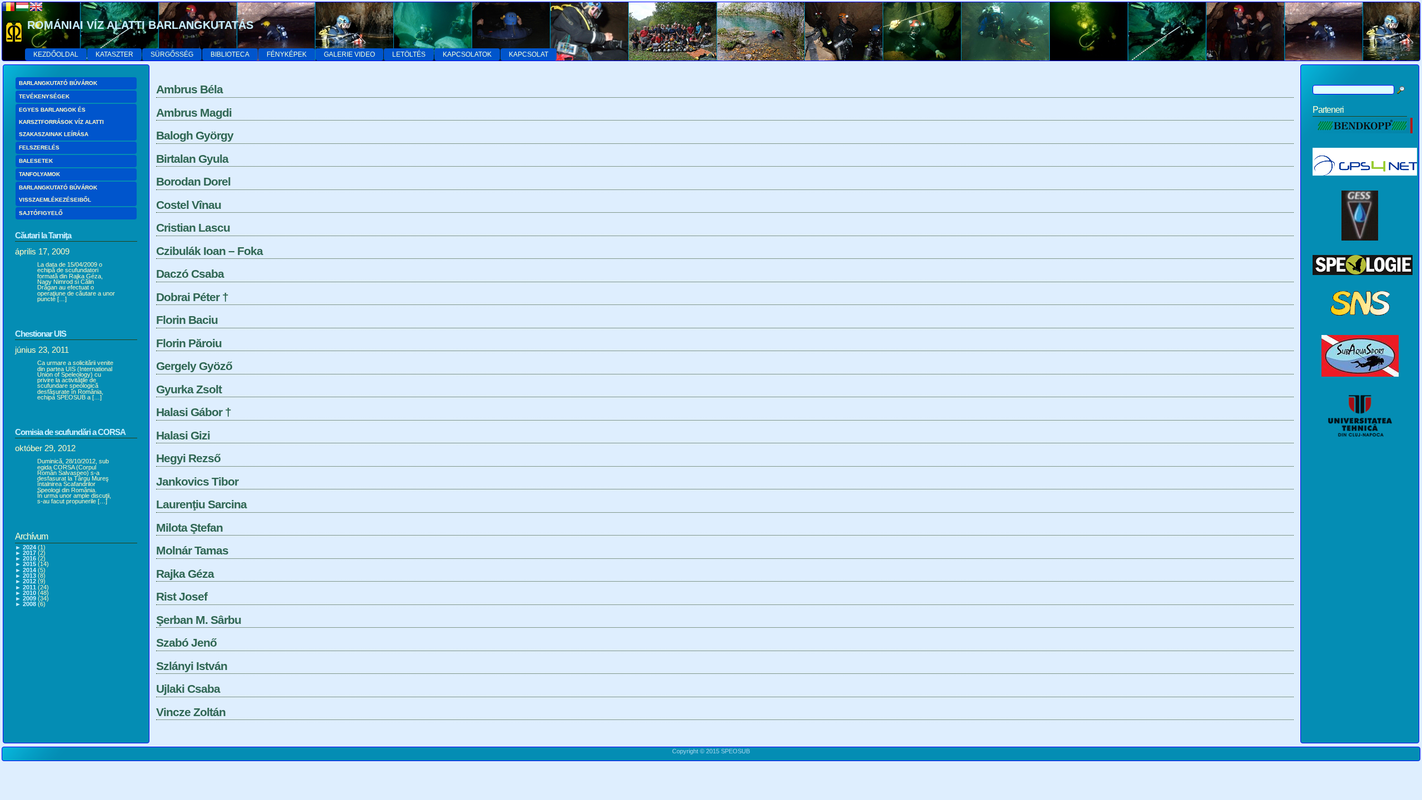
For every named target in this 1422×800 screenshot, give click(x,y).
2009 (29, 598)
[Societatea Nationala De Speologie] (1360, 326)
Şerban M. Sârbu (198, 619)
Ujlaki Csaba (188, 688)
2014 (29, 570)
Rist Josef (181, 596)
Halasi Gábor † (193, 412)
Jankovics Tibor (197, 481)
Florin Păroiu (189, 343)
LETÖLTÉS (408, 54)
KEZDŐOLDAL (55, 54)
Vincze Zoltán (191, 712)
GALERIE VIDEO (349, 54)
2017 (29, 552)
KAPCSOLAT (528, 54)
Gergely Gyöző (194, 365)
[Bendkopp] (1363, 139)
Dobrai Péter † (192, 297)
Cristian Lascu (193, 227)
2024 (29, 547)
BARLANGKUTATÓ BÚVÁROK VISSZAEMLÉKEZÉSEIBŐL (58, 193)
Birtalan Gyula (192, 158)
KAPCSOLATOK (467, 54)
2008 (29, 604)
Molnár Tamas (192, 550)
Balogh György (194, 135)
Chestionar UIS (40, 333)
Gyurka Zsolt (189, 389)
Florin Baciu (187, 319)
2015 (29, 564)
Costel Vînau (188, 204)
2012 (29, 581)
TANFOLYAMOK (39, 174)
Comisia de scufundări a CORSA (70, 432)
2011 (29, 587)
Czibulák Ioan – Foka (209, 250)
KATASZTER (114, 54)
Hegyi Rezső (188, 458)
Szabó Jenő (186, 642)
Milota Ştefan (189, 527)
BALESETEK (36, 161)
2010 (29, 592)
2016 (29, 558)
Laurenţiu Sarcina (201, 504)
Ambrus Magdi (194, 112)
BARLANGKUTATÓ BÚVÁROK (58, 83)
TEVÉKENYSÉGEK (44, 96)
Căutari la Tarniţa (43, 235)
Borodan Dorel (193, 181)
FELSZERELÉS (39, 147)
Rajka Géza (185, 573)
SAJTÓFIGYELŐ (41, 213)
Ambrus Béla (189, 89)
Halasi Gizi (183, 435)
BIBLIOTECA (230, 54)
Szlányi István (191, 665)
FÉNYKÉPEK (287, 54)
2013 (29, 575)
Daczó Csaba (190, 273)
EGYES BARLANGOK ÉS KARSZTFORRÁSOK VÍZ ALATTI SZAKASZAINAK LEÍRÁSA (61, 122)
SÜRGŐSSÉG (172, 54)
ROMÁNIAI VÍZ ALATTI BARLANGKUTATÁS (140, 25)
